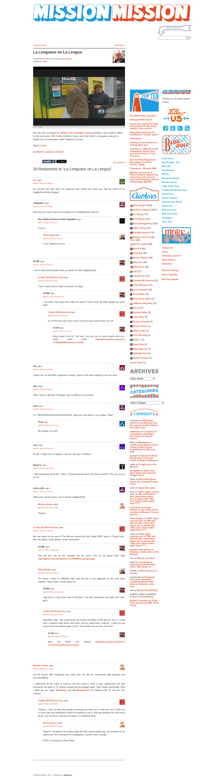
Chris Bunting (140, 335)
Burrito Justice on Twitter (50, 152)
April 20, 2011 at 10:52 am (53, 297)
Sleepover (68, 775)
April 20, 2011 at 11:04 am (53, 592)
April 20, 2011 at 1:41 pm (62, 331)
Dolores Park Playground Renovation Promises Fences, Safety (142, 162)
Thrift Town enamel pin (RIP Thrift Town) (144, 603)
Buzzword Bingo (170, 270)
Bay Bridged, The (171, 162)
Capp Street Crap (170, 186)
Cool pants (135, 138)
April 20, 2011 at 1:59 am (43, 491)
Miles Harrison (140, 349)
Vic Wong (138, 214)
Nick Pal (137, 248)
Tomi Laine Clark (141, 299)
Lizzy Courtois (140, 289)
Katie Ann (138, 262)
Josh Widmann (140, 285)
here (44, 145)
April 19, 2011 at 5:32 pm (43, 389)
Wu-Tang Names (170, 279)
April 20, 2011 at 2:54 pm (52, 726)
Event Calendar (169, 274)
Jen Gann (138, 362)
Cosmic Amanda (141, 321)
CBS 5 (54, 136)
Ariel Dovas (138, 219)
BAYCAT (166, 166)
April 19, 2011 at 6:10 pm (48, 222)
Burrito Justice (45, 504)
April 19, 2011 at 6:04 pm (43, 448)
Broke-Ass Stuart (170, 178)
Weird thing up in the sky (143, 571)
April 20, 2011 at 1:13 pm (57, 315)
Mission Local (169, 210)
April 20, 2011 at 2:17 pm (52, 614)
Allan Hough (66, 59)
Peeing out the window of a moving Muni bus (144, 143)
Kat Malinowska (141, 233)
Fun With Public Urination (143, 116)
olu (34, 180)
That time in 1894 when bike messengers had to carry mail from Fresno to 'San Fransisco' (144, 152)
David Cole (138, 344)
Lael (135, 271)
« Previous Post (40, 45)
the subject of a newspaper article (74, 133)
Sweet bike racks (146, 488)
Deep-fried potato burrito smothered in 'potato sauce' (144, 133)
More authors (168, 260)
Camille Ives (139, 276)
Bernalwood (168, 170)
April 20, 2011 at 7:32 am (48, 281)
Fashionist (167, 206)
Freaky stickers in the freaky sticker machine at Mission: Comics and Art (144, 511)
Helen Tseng (139, 228)
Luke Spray (138, 317)
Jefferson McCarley (142, 303)
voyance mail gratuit (140, 549)
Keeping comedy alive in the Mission (144, 553)
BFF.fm (165, 174)
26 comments (119, 162)
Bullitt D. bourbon (139, 600)
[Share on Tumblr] (49, 161)
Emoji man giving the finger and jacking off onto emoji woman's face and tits (144, 126)
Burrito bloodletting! (147, 590)
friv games (135, 470)
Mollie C (137, 339)
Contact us (167, 248)
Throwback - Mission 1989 (143, 168)
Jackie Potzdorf (141, 358)
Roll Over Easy (169, 213)
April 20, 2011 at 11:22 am (48, 508)
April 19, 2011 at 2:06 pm (43, 183)
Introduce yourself (171, 255)
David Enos (168, 194)
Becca (136, 308)
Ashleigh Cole (140, 353)
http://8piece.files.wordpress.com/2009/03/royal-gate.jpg (66, 559)
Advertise (167, 264)
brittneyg (62, 690)
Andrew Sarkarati (141, 210)
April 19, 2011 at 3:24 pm (43, 206)
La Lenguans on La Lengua (57, 52)
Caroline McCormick (143, 280)
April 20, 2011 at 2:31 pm (57, 636)
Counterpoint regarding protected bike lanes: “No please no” (142, 564)
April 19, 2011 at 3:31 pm (43, 264)
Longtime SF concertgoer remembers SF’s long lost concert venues (143, 435)
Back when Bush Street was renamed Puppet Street (143, 473)
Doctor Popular (140, 258)
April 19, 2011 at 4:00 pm (43, 369)
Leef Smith (135, 507)
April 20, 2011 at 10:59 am (48, 573)
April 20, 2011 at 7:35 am (43, 531)
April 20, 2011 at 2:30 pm (48, 704)
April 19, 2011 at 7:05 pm (52, 238)
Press (165, 252)
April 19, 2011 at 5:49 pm (43, 409)
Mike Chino (138, 267)
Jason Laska (139, 330)
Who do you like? (146, 558)
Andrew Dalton (140, 312)
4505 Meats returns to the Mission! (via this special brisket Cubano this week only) (144, 424)
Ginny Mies (138, 294)
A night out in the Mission (143, 465)
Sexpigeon (167, 218)
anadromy (135, 431)
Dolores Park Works (172, 202)
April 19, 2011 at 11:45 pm (43, 468)
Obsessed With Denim (141, 119)
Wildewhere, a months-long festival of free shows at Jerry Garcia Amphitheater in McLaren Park (144, 447)
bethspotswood (82, 690)
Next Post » (120, 45)
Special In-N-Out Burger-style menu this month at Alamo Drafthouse (144, 458)
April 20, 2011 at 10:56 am (48, 550)
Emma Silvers (140, 326)
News (45, 61)
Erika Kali (138, 253)
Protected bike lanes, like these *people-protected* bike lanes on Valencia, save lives (142, 582)
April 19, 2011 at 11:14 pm (48, 425)
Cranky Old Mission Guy (50, 277)
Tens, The (167, 222)
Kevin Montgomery (142, 223)
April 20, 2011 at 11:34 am (43, 669)
